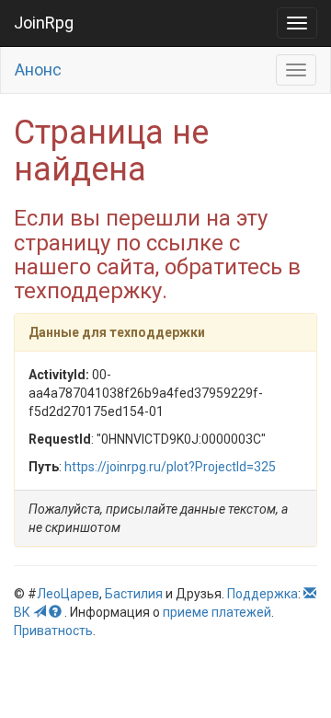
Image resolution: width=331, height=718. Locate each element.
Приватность (53, 630)
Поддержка (262, 593)
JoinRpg (44, 22)
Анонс (38, 69)
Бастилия (134, 593)
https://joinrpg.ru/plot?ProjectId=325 (170, 466)
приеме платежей (217, 612)
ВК (22, 612)
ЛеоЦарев (68, 593)
